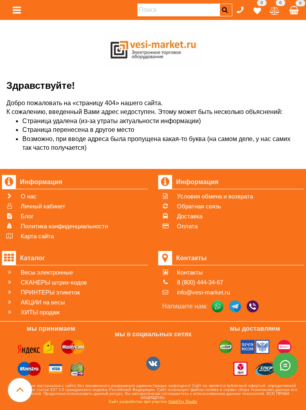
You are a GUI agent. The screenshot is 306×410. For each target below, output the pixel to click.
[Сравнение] (274, 9)
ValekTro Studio (182, 401)
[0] (257, 9)
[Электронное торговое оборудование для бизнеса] (153, 48)
